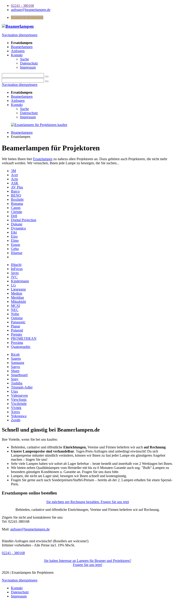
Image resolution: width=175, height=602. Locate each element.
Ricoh (15, 354)
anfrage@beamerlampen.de (30, 529)
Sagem (16, 358)
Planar (15, 326)
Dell (14, 216)
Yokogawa (18, 416)
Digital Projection (23, 220)
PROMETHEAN (23, 338)
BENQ (16, 195)
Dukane (16, 224)
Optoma (17, 318)
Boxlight (17, 199)
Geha (15, 249)
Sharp (15, 371)
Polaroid (17, 330)
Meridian (17, 297)
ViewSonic (19, 399)
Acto (14, 179)
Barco (15, 191)
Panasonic (18, 322)
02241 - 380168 (13, 553)
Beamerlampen (22, 96)
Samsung (17, 363)
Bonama (17, 204)
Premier (16, 334)
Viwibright (18, 404)
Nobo (15, 314)
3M (13, 171)
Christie (16, 212)
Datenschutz (29, 113)
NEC (14, 310)
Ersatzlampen (42, 159)
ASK (14, 183)
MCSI (15, 306)
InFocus (17, 269)
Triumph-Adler (22, 387)
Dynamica (18, 228)
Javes (15, 273)
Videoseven (19, 395)
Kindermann (20, 281)
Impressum (28, 117)
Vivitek (16, 408)
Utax (14, 391)
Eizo (14, 236)
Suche (24, 109)
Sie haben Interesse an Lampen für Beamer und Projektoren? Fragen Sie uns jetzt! (87, 563)
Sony (14, 379)
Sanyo (15, 367)
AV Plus (17, 187)
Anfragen (18, 101)
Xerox (15, 412)
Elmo (15, 240)
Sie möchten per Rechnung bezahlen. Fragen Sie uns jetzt (87, 502)
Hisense (16, 253)
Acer (14, 175)
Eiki (14, 232)
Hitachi (16, 265)
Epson (15, 245)
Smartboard (19, 375)
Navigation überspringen (19, 35)
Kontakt (17, 105)
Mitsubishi (18, 302)
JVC (14, 277)
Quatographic (21, 347)
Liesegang (18, 289)
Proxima (17, 343)
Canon (16, 208)
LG (13, 285)
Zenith (15, 420)
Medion (16, 293)
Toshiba (16, 383)
